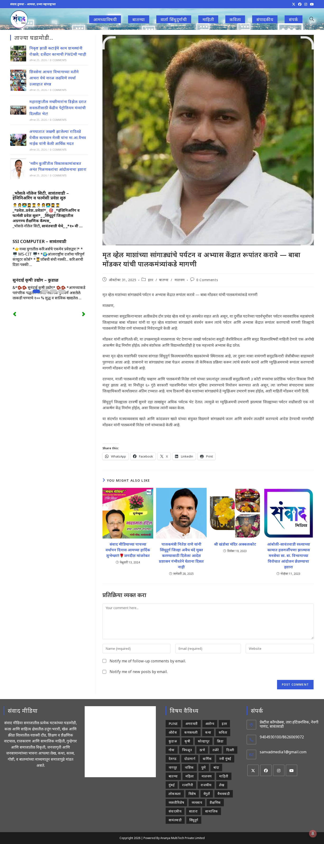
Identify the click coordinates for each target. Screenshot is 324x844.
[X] (253, 770)
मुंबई (172, 785)
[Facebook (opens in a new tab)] (300, 4)
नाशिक (189, 767)
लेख (221, 785)
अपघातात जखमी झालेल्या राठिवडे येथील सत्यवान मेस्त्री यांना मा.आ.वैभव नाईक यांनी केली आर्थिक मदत (57, 137)
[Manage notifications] (313, 833)
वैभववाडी (224, 793)
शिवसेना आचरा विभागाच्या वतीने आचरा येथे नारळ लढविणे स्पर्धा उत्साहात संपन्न (54, 77)
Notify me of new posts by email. (139, 671)
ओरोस (173, 732)
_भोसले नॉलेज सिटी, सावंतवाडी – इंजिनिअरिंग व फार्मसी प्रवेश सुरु (41, 195)
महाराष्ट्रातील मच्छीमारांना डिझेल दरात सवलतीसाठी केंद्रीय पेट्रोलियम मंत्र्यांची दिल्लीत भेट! (57, 107)
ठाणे (202, 750)
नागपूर (173, 767)
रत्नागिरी (187, 785)
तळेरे (216, 750)
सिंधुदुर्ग (193, 820)
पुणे (203, 767)
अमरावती (191, 723)
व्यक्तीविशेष (176, 802)
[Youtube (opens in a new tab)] (311, 4)
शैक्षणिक (215, 802)
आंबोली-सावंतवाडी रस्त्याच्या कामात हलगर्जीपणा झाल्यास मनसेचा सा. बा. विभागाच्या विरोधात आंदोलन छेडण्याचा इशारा (288, 556)
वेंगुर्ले (207, 793)
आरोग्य (209, 723)
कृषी (187, 741)
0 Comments (207, 280)
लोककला (175, 793)
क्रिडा (220, 741)
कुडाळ (173, 741)
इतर (150, 280)
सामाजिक (211, 811)
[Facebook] (266, 770)
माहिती (223, 776)
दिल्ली (230, 750)
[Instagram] (278, 770)
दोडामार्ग (189, 758)
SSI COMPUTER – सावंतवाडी (39, 241)
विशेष (192, 793)
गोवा (172, 750)
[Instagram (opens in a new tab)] (306, 4)
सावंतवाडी (175, 820)
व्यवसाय (197, 802)
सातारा (193, 811)
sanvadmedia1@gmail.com (283, 751)
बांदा (216, 767)
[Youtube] (291, 770)
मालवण (180, 280)
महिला (189, 776)
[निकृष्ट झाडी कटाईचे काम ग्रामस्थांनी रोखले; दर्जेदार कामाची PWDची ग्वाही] (18, 53)
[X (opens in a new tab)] (294, 4)
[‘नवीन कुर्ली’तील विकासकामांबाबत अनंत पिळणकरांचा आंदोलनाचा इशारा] (18, 168)
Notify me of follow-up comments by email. (148, 661)
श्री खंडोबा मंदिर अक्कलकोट (235, 544)
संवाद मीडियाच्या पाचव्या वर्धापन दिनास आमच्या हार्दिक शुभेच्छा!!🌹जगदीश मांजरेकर (128, 550)
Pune (173, 723)
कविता (223, 732)
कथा (208, 732)
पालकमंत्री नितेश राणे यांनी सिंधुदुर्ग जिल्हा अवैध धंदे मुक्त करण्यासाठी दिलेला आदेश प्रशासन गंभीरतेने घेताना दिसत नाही (181, 556)
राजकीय (206, 785)
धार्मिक (207, 758)
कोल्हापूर (203, 741)
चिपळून (187, 750)
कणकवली (191, 732)
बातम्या (163, 280)
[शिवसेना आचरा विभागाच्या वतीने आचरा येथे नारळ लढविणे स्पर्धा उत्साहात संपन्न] (18, 80)
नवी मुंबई (225, 758)
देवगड (173, 758)
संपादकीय (175, 811)
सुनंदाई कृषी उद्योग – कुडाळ (36, 280)
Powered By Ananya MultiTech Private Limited (174, 838)
